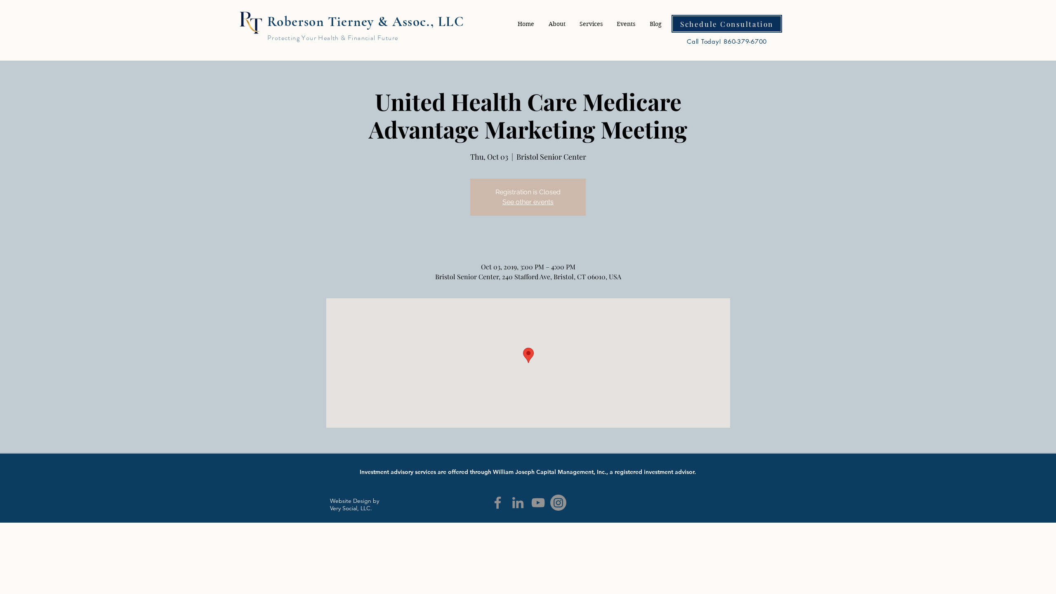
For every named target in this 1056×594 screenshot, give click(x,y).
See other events (528, 202)
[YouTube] (538, 503)
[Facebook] (498, 503)
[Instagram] (558, 503)
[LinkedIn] (518, 503)
